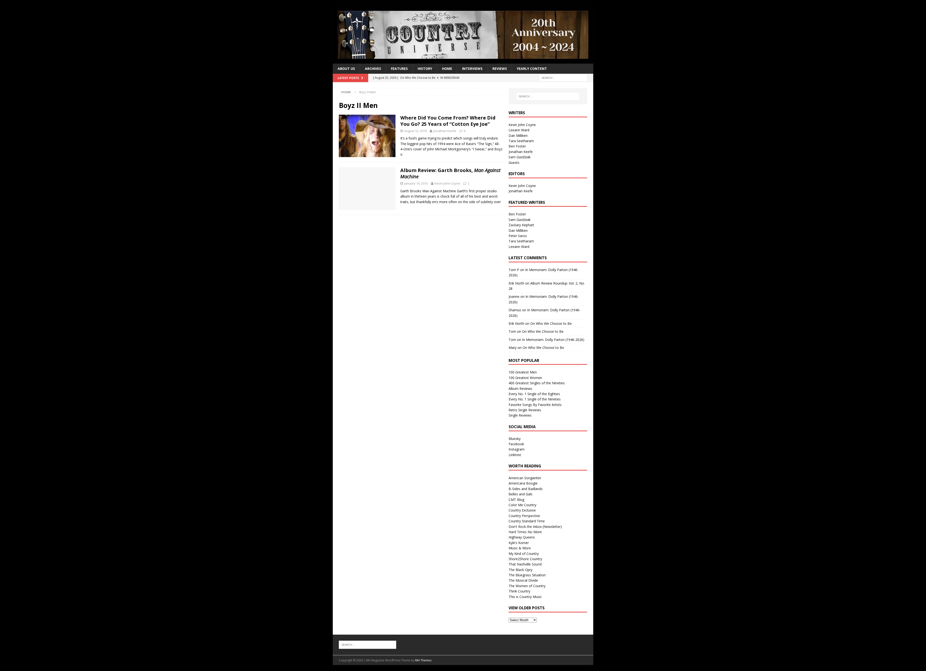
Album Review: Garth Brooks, (450, 173)
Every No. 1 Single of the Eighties (534, 394)
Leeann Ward (519, 130)
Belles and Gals (520, 494)
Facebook (516, 444)
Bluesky (515, 438)
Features (399, 68)
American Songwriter (525, 478)
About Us (346, 68)
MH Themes (423, 660)
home (447, 68)
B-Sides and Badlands (526, 488)
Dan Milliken (518, 135)
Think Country (519, 591)
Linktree (515, 454)
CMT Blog (516, 499)
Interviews (472, 68)
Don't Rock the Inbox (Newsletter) (535, 526)
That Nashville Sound (525, 564)
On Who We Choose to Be (551, 323)
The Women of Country (527, 586)
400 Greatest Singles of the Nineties (537, 383)
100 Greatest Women (525, 377)
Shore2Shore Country (525, 559)
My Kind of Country (524, 553)
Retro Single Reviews (525, 410)
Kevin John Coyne (447, 183)
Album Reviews (520, 388)
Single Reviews (520, 415)
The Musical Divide (523, 580)
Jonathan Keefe (444, 131)
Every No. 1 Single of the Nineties (535, 399)
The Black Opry (520, 569)
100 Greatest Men (523, 372)
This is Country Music (525, 596)
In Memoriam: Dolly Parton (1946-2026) (553, 339)
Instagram (516, 449)
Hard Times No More (525, 532)
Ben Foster (517, 146)
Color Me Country (522, 505)
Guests (514, 162)
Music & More (520, 548)
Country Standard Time (527, 521)
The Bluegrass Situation (527, 575)
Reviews (499, 68)
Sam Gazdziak (520, 157)
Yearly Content (532, 68)
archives (373, 68)
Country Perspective (524, 515)
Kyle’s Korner (519, 542)
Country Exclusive (522, 510)
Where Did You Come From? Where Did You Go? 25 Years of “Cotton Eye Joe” (448, 120)
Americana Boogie (523, 483)
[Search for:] (563, 77)
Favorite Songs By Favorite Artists (535, 404)
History (425, 68)
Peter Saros (518, 235)
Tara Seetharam (521, 141)
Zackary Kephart (521, 225)
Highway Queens (522, 537)
